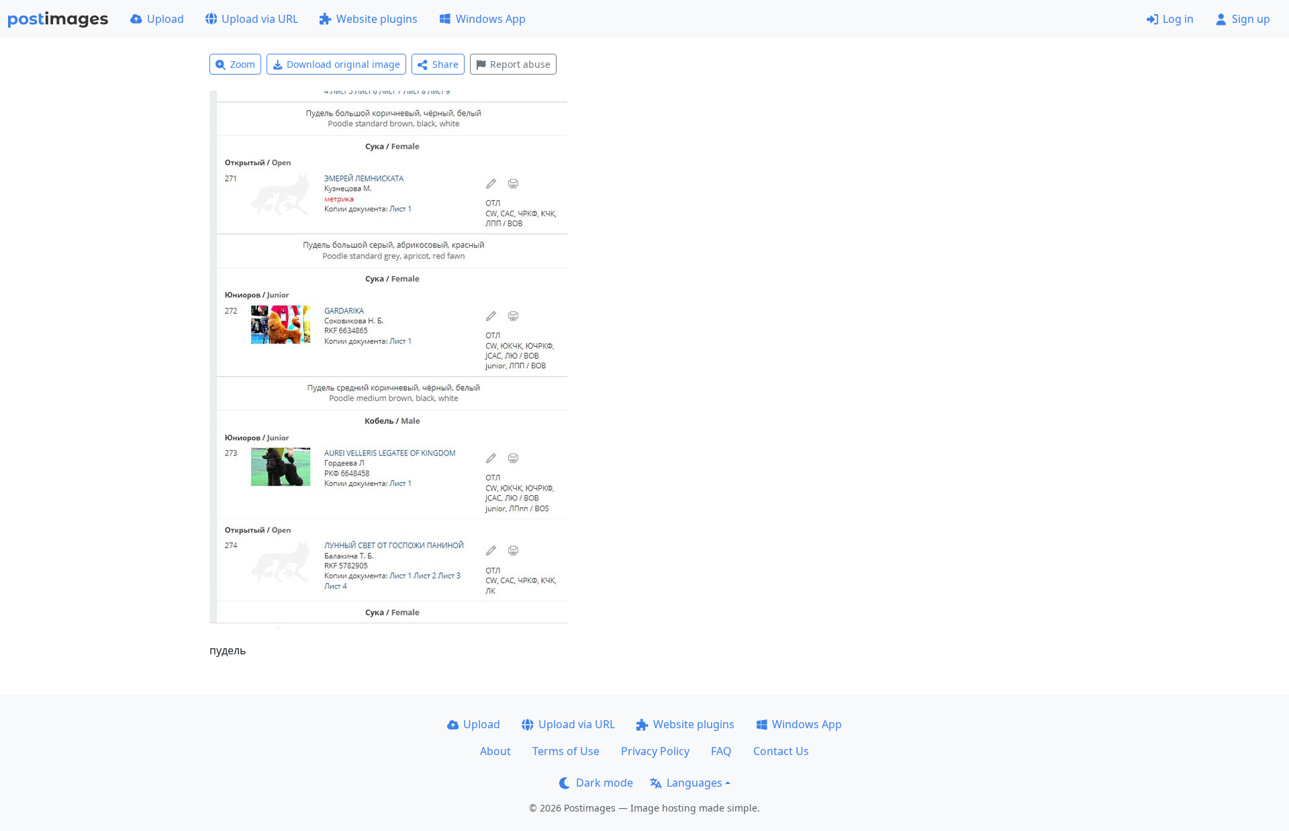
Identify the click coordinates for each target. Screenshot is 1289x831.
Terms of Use (566, 751)
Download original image (343, 64)
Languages (694, 782)
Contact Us (781, 751)
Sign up (1251, 18)
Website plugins (377, 18)
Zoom (242, 64)
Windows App (491, 18)
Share (445, 64)
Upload (165, 18)
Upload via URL (260, 18)
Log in (1178, 18)
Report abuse (520, 64)
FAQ (721, 751)
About (495, 751)
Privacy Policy (655, 751)
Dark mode (604, 782)
